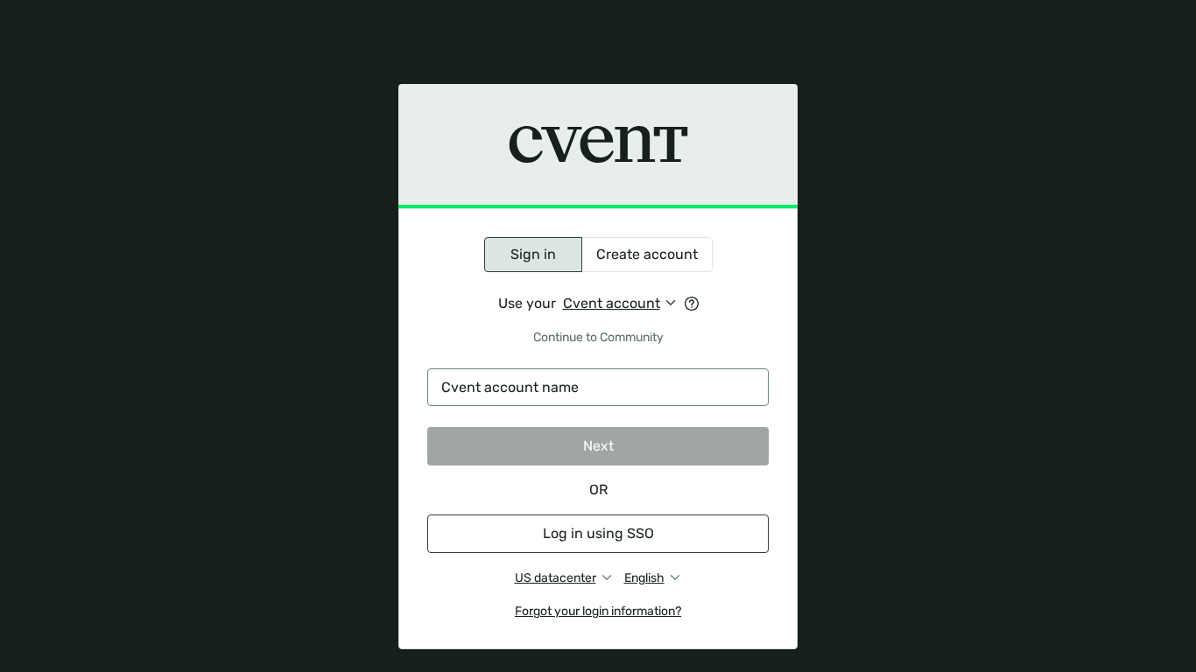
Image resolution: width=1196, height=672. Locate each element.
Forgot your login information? (598, 611)
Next (598, 446)
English (644, 577)
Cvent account (611, 303)
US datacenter (555, 577)
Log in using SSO (598, 533)
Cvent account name (510, 387)
